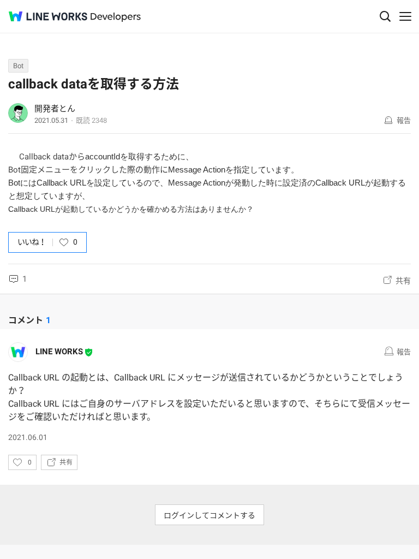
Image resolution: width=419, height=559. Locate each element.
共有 (403, 280)
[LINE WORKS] (48, 16)
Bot (18, 66)
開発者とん (54, 109)
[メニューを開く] (405, 16)
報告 (404, 120)
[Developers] (116, 17)
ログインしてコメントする (209, 515)
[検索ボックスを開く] (385, 16)
